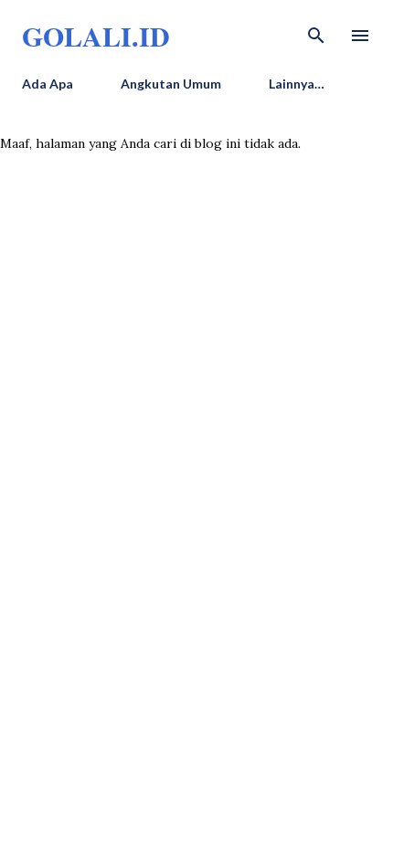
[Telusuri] (316, 33)
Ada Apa (47, 83)
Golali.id (96, 36)
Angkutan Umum (171, 83)
